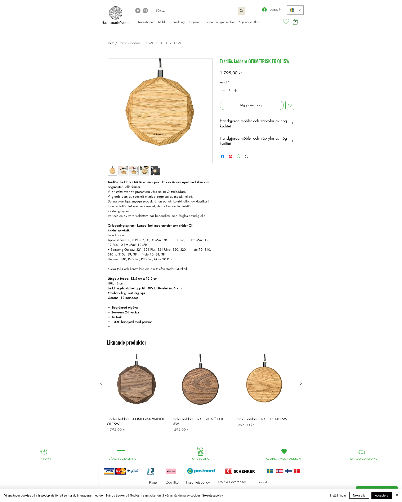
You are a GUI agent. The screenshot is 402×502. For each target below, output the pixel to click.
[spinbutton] (229, 90)
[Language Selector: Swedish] (295, 10)
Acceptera (381, 495)
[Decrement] (223, 90)
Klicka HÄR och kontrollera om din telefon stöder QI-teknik (148, 269)
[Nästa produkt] (301, 383)
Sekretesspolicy (212, 495)
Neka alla (359, 495)
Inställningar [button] (338, 495)
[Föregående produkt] (100, 383)
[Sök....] (241, 11)
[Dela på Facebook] (222, 156)
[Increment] (236, 90)
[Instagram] (145, 10)
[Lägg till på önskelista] (289, 105)
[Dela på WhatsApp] (238, 156)
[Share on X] (246, 156)
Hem (111, 43)
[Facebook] (137, 10)
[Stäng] (396, 495)
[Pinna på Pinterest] (230, 156)
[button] (295, 22)
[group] (201, 398)
